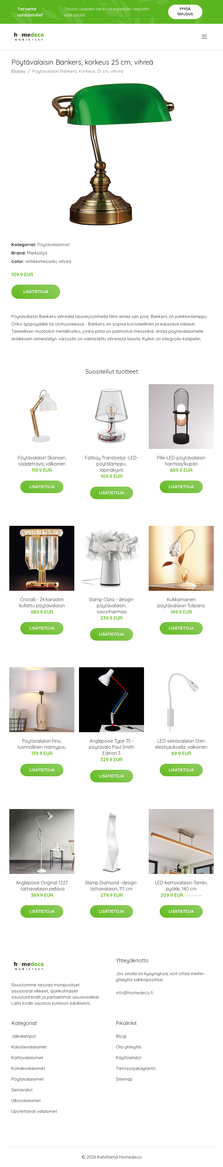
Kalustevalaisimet (29, 1047)
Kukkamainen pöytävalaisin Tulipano (181, 602)
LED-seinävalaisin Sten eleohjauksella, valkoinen (181, 744)
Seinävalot (22, 1090)
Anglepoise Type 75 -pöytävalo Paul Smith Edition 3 (111, 747)
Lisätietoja (35, 291)
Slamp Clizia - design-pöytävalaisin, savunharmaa (111, 606)
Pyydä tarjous (185, 11)
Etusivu (18, 71)
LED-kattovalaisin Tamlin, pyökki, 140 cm (181, 886)
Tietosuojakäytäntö (136, 1068)
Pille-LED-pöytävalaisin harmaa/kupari (181, 461)
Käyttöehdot (128, 1057)
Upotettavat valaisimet (34, 1111)
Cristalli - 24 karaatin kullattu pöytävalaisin (42, 602)
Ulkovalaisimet (26, 1100)
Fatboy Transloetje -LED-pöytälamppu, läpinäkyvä (111, 464)
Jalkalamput (23, 1036)
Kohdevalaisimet (28, 1068)
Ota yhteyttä (128, 1047)
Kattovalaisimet (27, 1057)
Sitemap (124, 1079)
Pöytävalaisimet (53, 244)
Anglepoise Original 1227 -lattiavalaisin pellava (42, 886)
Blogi (121, 1036)
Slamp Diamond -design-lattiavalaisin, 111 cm (111, 886)
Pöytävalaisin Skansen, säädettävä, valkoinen (42, 461)
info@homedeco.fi (134, 992)
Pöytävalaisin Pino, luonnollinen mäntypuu (42, 744)
